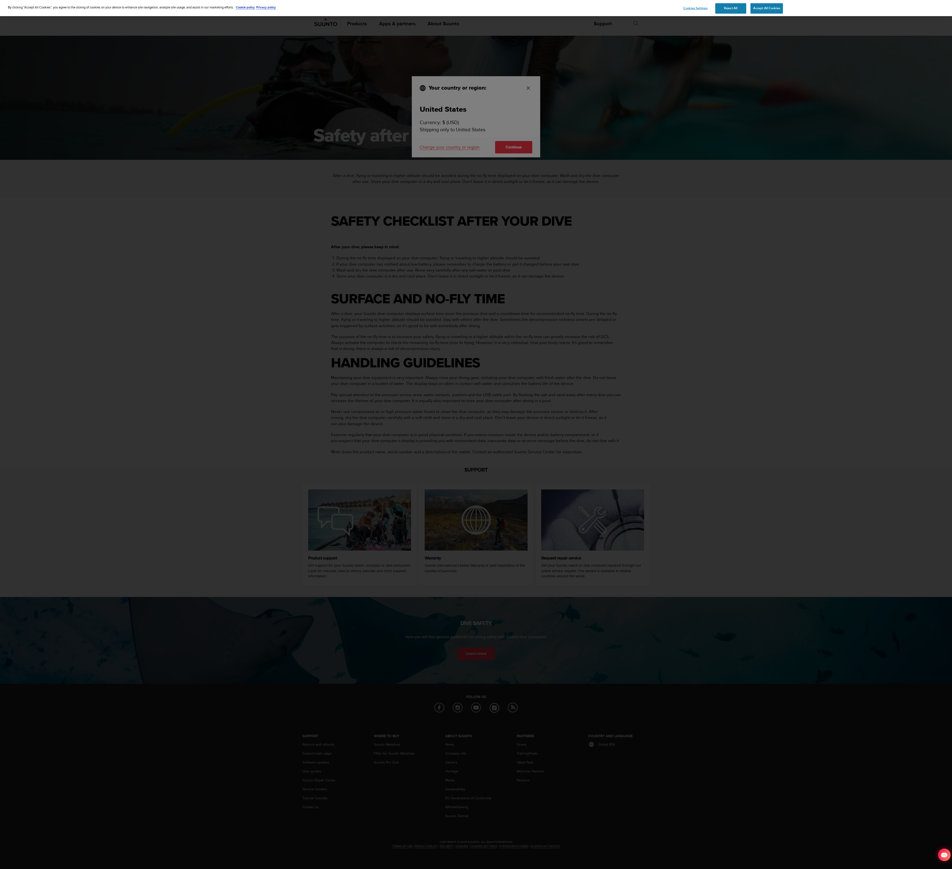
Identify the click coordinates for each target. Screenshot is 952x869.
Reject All (730, 8)
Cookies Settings (695, 8)
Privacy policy (266, 7)
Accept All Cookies (766, 8)
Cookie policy (245, 7)
